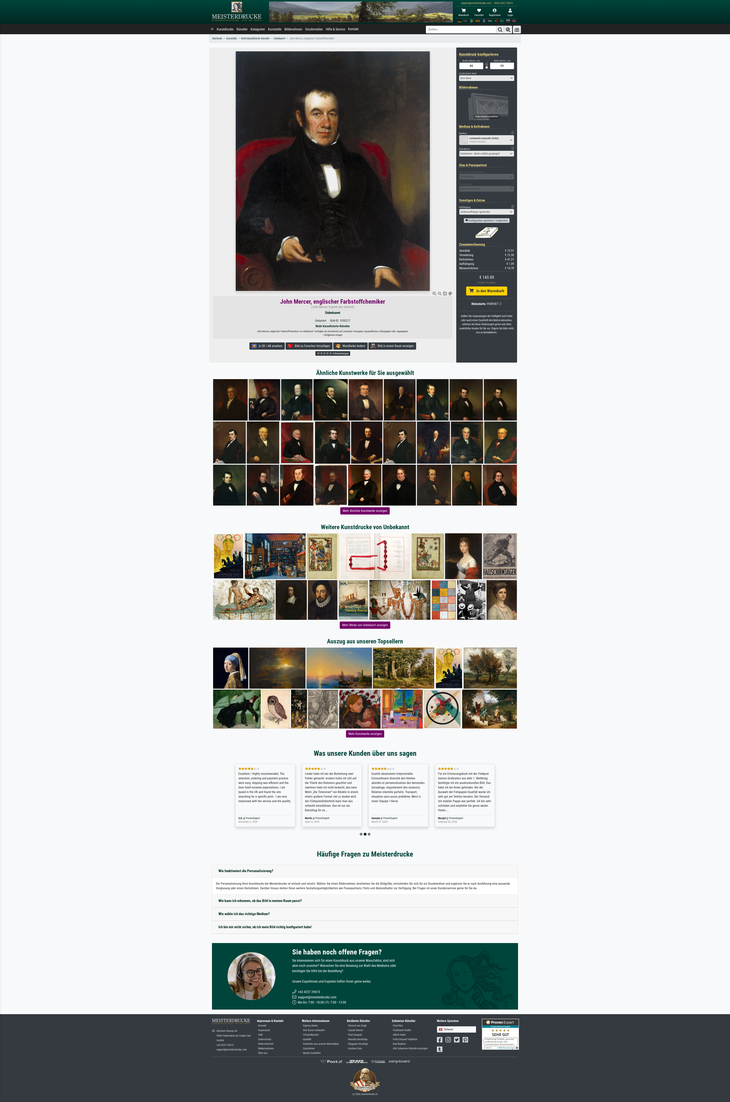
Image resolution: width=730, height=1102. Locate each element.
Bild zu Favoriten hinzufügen (311, 346)
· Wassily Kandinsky (357, 1039)
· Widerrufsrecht (265, 1044)
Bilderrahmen (293, 29)
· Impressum (263, 1030)
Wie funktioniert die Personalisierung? (245, 871)
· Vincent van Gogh (357, 1025)
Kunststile (274, 29)
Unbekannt (279, 38)
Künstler (242, 29)
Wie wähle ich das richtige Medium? (244, 914)
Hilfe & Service (335, 29)
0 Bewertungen (340, 353)
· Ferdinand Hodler (401, 1030)
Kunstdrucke (225, 29)
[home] (212, 29)
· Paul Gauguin (354, 1034)
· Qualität (306, 1039)
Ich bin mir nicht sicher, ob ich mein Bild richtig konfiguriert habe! (265, 927)
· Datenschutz (264, 1039)
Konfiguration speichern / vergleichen (488, 220)
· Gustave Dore (354, 1048)
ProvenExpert (259, 818)
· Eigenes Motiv (310, 1025)
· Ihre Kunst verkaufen (313, 1030)
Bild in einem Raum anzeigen (394, 346)
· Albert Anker (399, 1034)
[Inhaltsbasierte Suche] (508, 29)
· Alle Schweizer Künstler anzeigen (410, 1048)
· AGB (260, 1034)
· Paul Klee (397, 1025)
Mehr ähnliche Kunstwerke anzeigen (365, 511)
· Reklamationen (265, 1048)
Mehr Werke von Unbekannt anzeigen (365, 625)
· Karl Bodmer (399, 1044)
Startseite (217, 38)
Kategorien (258, 29)
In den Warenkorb (489, 291)
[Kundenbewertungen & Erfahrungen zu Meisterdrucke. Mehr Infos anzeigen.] (500, 1034)
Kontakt (353, 29)
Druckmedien (314, 29)
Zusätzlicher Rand (467, 73)
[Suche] (500, 29)
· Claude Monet (355, 1030)
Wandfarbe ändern (352, 346)
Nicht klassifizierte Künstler (255, 38)
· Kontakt (261, 1025)
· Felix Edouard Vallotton (404, 1039)
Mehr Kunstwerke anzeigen (365, 734)
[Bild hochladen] (517, 29)
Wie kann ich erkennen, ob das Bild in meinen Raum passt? (260, 901)
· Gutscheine (308, 1048)
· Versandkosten (310, 1034)
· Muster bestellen (311, 1053)
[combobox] (486, 78)
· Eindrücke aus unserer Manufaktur (320, 1044)
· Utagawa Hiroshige (357, 1044)
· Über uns (262, 1053)
